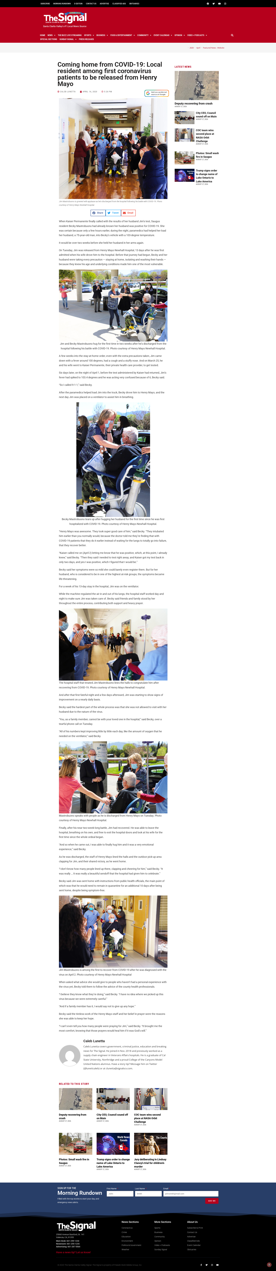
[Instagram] (225, 3)
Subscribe (45, 3)
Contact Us (91, 3)
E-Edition (78, 3)
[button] (232, 35)
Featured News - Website (213, 47)
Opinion (178, 35)
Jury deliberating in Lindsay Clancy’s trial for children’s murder (150, 1163)
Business (100, 35)
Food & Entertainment (121, 35)
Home (42, 35)
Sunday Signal (67, 39)
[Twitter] (213, 3)
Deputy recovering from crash (194, 103)
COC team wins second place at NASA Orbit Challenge (147, 1118)
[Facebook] (208, 3)
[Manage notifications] (269, 1264)
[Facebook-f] (201, 1265)
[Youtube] (219, 3)
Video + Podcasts (195, 35)
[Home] (186, 47)
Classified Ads (119, 3)
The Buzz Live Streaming (70, 35)
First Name (112, 1188)
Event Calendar (161, 35)
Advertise (104, 3)
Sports (87, 35)
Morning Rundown (62, 3)
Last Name (140, 1188)
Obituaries (134, 3)
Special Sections (48, 39)
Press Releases (86, 39)
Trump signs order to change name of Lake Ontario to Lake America (113, 1163)
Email (166, 1188)
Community (142, 35)
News (50, 35)
